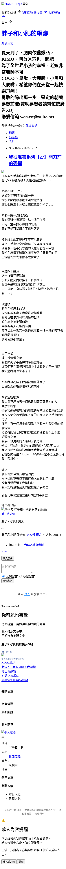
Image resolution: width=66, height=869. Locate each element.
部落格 (13, 137)
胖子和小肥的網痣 (24, 33)
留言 (39, 534)
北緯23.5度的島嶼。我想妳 (18, 667)
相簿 (12, 132)
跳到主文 (7, 43)
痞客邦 (30, 534)
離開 (21, 861)
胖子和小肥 (8, 514)
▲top (4, 551)
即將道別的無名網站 (14, 680)
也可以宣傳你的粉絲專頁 (12, 659)
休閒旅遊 (31, 125)
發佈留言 (7, 580)
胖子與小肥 (7, 652)
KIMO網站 (8, 662)
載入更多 (7, 558)
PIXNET (17, 810)
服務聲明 (39, 813)
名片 (12, 141)
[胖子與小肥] (2, 655)
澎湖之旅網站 (10, 675)
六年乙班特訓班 (34, 545)
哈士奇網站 (8, 671)
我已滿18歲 (9, 861)
